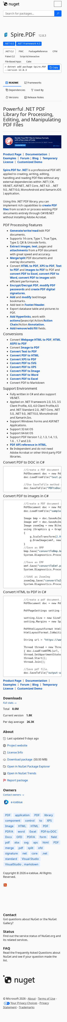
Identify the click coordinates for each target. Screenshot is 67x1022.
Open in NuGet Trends (21, 773)
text (34, 246)
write (27, 231)
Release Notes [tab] (35, 97)
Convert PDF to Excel (24, 379)
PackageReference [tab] (38, 51)
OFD (19, 837)
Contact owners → (13, 794)
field (54, 837)
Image (9, 826)
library (48, 815)
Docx (8, 837)
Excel (33, 831)
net (25, 853)
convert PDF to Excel (24, 274)
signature (11, 853)
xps (35, 842)
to (40, 820)
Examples (9, 158)
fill (36, 328)
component (12, 820)
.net (44, 853)
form (43, 837)
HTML (22, 826)
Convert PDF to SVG (23, 363)
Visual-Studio (30, 859)
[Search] (58, 13)
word (21, 831)
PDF (7, 815)
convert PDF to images (34, 278)
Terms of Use (46, 998)
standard (11, 859)
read (35, 231)
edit (30, 328)
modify (26, 297)
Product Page (12, 154)
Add (12, 297)
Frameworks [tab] (34, 82)
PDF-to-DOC (49, 831)
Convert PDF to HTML (24, 355)
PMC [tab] (21, 51)
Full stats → (9, 702)
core (34, 853)
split (23, 258)
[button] (54, 67)
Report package (17, 780)
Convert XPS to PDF (23, 359)
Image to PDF (30, 347)
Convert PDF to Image (25, 371)
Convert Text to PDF (23, 351)
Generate (16, 231)
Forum (24, 158)
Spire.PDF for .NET (15, 170)
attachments (19, 250)
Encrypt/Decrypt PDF (24, 285)
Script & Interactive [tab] (29, 56)
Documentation (36, 154)
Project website (17, 745)
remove (21, 328)
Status (8, 931)
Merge (14, 258)
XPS (49, 820)
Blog (35, 158)
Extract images (20, 246)
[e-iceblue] (6, 802)
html (46, 842)
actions (15, 320)
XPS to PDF (47, 266)
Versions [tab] (13, 97)
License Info (15, 752)
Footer (29, 305)
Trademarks (27, 1007)
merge (9, 848)
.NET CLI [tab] (9, 51)
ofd (40, 848)
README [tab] (13, 82)
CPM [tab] (55, 51)
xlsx (16, 842)
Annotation (36, 324)
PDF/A (9, 831)
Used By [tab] (38, 90)
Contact (9, 914)
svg (26, 842)
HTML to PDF (29, 266)
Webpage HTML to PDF (36, 340)
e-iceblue (17, 802)
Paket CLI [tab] (10, 56)
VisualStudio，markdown (21, 864)
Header (39, 305)
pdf (7, 842)
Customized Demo (29, 162)
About (32, 998)
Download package (19, 759)
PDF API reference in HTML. (28, 445)
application (22, 815)
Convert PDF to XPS (23, 367)
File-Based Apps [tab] (13, 61)
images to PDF (35, 270)
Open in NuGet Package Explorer (28, 766)
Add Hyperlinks (20, 316)
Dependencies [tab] (16, 90)
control (30, 820)
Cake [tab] (28, 61)
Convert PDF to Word (24, 375)
